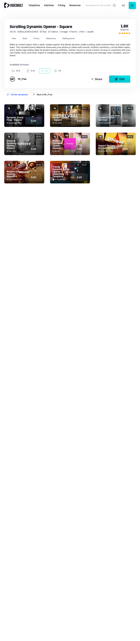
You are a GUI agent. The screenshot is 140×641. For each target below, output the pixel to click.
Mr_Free (22, 79)
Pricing (61, 5)
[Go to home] (13, 5)
